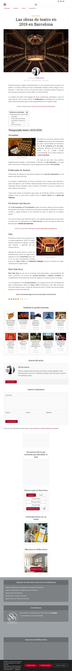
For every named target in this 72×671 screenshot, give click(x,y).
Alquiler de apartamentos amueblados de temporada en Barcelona (24, 587)
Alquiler (31, 495)
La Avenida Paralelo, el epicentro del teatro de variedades (10, 345)
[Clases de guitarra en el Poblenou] (23, 336)
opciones (17, 669)
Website (49, 412)
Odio (12, 122)
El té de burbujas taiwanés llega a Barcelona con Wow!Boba (10, 323)
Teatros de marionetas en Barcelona (43, 106)
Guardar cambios (61, 665)
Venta (41, 495)
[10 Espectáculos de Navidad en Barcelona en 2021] (60, 336)
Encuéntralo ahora (33, 509)
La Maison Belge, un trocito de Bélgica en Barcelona (60, 323)
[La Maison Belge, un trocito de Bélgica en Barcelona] (60, 315)
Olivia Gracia (40, 78)
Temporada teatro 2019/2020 (18, 114)
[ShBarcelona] (36, 4)
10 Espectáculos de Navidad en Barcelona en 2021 (60, 344)
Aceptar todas (31, 665)
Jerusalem (14, 116)
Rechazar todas (45, 665)
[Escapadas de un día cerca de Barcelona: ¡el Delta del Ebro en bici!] (35, 336)
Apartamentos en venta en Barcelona (16, 596)
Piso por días (36, 505)
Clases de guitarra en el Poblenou (23, 343)
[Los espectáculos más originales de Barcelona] (23, 315)
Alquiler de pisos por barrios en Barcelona (17, 598)
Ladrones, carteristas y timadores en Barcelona (35, 323)
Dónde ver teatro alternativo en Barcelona (43, 228)
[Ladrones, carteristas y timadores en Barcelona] (35, 315)
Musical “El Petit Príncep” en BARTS (48, 322)
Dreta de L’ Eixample (36, 261)
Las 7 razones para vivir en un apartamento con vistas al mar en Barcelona (48, 345)
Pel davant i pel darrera (18, 120)
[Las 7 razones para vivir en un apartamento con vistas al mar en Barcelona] (48, 336)
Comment (8, 395)
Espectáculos (36, 16)
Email (28, 412)
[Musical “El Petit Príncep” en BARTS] (48, 315)
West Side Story (16, 124)
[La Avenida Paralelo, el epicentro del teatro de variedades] (10, 336)
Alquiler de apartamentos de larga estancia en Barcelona (21, 590)
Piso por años (36, 498)
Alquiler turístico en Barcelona (13, 593)
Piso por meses (36, 502)
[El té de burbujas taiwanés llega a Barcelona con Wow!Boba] (10, 315)
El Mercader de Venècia (18, 118)
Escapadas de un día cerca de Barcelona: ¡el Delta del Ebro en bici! (35, 345)
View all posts (11, 382)
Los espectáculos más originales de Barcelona (23, 322)
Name (7, 412)
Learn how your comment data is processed (43, 428)
